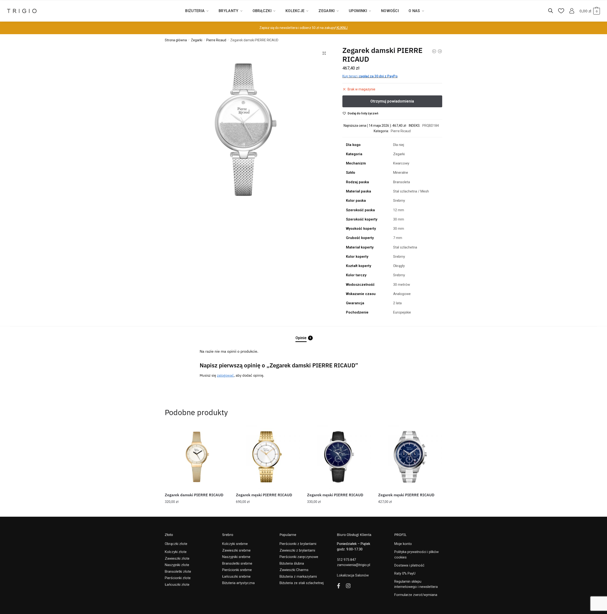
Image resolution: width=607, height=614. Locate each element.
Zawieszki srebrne (236, 550)
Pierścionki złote (178, 578)
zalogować (225, 375)
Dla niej (398, 145)
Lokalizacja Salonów (353, 575)
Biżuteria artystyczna (238, 583)
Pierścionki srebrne (237, 570)
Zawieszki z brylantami (297, 550)
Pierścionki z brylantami (298, 544)
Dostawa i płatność (409, 565)
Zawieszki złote (177, 558)
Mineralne (400, 172)
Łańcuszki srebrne (236, 576)
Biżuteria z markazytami (298, 576)
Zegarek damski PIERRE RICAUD (194, 494)
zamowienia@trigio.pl (353, 565)
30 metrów (401, 284)
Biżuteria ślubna (292, 563)
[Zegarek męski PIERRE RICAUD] (268, 457)
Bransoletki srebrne (237, 563)
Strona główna (176, 40)
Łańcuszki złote (177, 584)
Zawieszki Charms (294, 570)
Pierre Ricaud (216, 40)
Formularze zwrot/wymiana (415, 595)
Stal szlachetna (405, 247)
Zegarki (196, 40)
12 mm (398, 210)
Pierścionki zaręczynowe (299, 557)
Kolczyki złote (176, 552)
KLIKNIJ (342, 28)
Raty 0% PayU (404, 573)
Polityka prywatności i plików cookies (416, 554)
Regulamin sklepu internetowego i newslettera (416, 584)
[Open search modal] (553, 11)
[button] (324, 53)
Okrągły (399, 266)
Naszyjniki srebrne (236, 557)
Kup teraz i (370, 76)
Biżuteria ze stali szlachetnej (302, 583)
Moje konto (403, 544)
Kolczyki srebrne (235, 544)
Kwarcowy (401, 163)
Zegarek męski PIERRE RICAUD (264, 494)
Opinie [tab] (301, 338)
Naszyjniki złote (177, 565)
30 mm (398, 219)
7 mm (397, 238)
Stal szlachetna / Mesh (411, 191)
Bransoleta (401, 182)
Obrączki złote (176, 544)
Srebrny (399, 200)
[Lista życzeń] (221, 431)
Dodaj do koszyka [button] (197, 511)
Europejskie (402, 312)
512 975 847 (346, 560)
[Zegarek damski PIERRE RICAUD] (197, 457)
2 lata (397, 303)
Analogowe (402, 294)
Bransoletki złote (178, 571)
